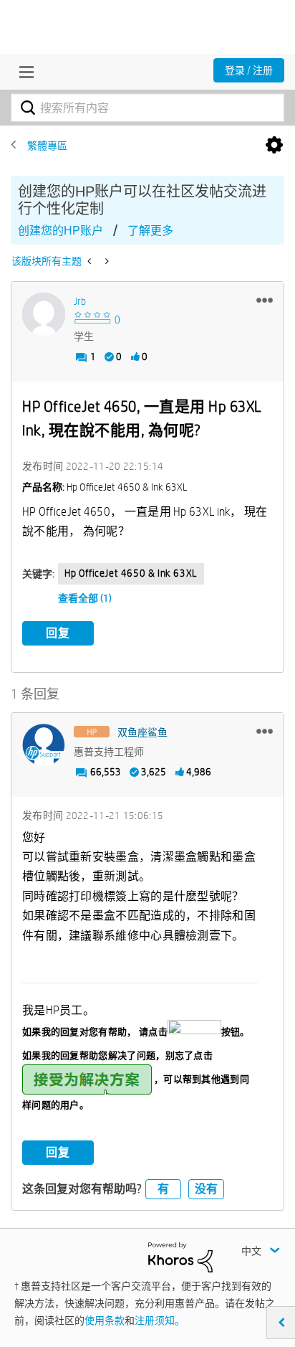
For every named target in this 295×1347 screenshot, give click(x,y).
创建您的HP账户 (60, 231)
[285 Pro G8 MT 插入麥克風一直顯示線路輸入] (106, 261)
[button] (264, 299)
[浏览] (23, 72)
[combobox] (147, 107)
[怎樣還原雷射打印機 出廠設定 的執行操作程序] (91, 261)
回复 (58, 633)
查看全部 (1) (85, 598)
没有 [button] (206, 1188)
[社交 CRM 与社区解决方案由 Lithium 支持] (180, 1256)
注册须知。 (160, 1320)
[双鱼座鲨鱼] (43, 745)
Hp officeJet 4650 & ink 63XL (131, 573)
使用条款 (104, 1320)
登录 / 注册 (249, 70)
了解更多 (150, 231)
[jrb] (43, 314)
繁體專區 (47, 145)
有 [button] (163, 1188)
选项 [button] (274, 146)
